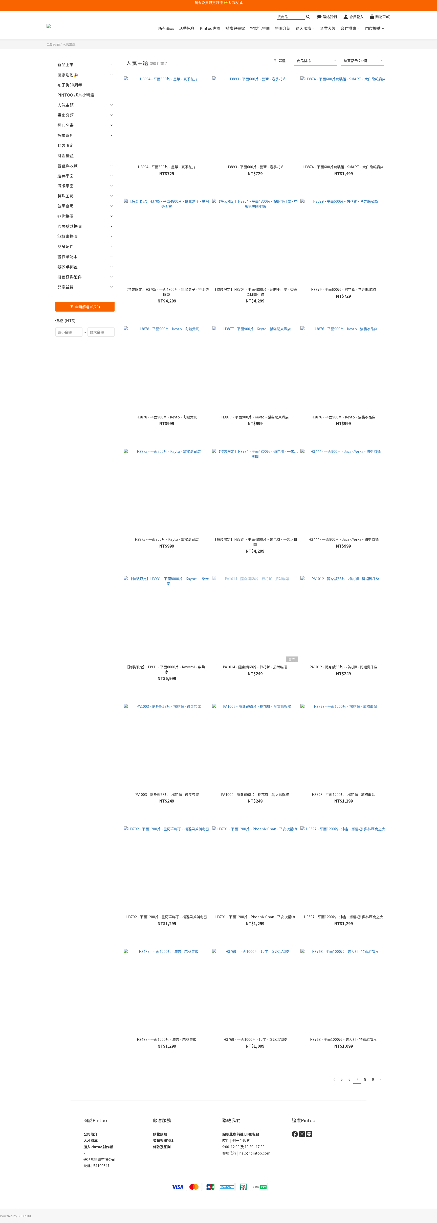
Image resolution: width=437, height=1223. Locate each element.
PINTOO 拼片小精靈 (75, 95)
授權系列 (65, 135)
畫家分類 (65, 115)
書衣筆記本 (67, 256)
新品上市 (65, 64)
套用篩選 (87, 306)
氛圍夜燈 (65, 206)
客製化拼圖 (260, 28)
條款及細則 (162, 1146)
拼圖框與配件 (69, 277)
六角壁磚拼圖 (69, 226)
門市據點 (373, 28)
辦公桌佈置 (67, 267)
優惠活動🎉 (68, 75)
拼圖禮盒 (65, 155)
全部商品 (53, 44)
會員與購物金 (163, 1140)
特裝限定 (65, 145)
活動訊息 (187, 28)
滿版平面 (65, 186)
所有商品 (166, 28)
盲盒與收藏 (67, 165)
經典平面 (65, 176)
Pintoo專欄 (210, 28)
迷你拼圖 (65, 216)
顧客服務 (303, 28)
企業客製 (328, 28)
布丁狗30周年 (69, 85)
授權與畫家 (235, 28)
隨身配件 (65, 246)
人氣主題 (69, 44)
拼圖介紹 (283, 28)
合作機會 (348, 28)
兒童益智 (65, 287)
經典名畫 (65, 125)
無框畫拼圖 (67, 236)
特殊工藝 (65, 196)
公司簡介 (90, 1134)
